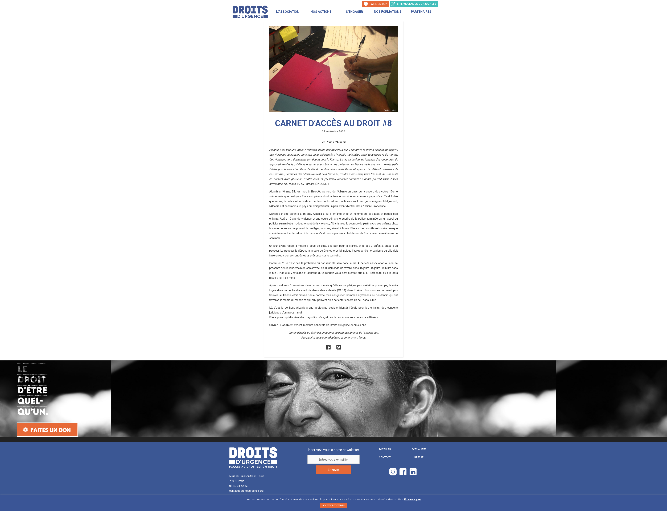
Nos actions (321, 11)
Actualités (418, 449)
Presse (418, 457)
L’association (287, 11)
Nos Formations (387, 11)
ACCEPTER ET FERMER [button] (333, 505)
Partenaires (421, 11)
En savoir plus (412, 499)
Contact (385, 457)
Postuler (385, 449)
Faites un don (50, 429)
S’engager (354, 11)
